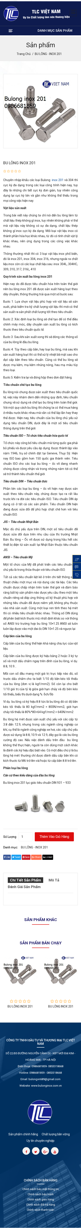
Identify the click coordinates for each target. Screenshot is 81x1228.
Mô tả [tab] (54, 880)
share (38, 857)
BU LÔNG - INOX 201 (34, 847)
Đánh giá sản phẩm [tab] (24, 887)
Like (7, 857)
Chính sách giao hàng (40, 1199)
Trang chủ (24, 54)
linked (48, 857)
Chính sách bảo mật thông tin (40, 1189)
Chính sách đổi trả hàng (40, 1204)
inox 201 (57, 180)
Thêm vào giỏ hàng (54, 837)
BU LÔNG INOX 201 (19, 163)
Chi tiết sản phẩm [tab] (25, 880)
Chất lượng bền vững (56, 1134)
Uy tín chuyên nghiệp (40, 1140)
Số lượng (9, 836)
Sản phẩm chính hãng (23, 1134)
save (27, 857)
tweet (17, 857)
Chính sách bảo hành (41, 1194)
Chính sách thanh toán (40, 1209)
